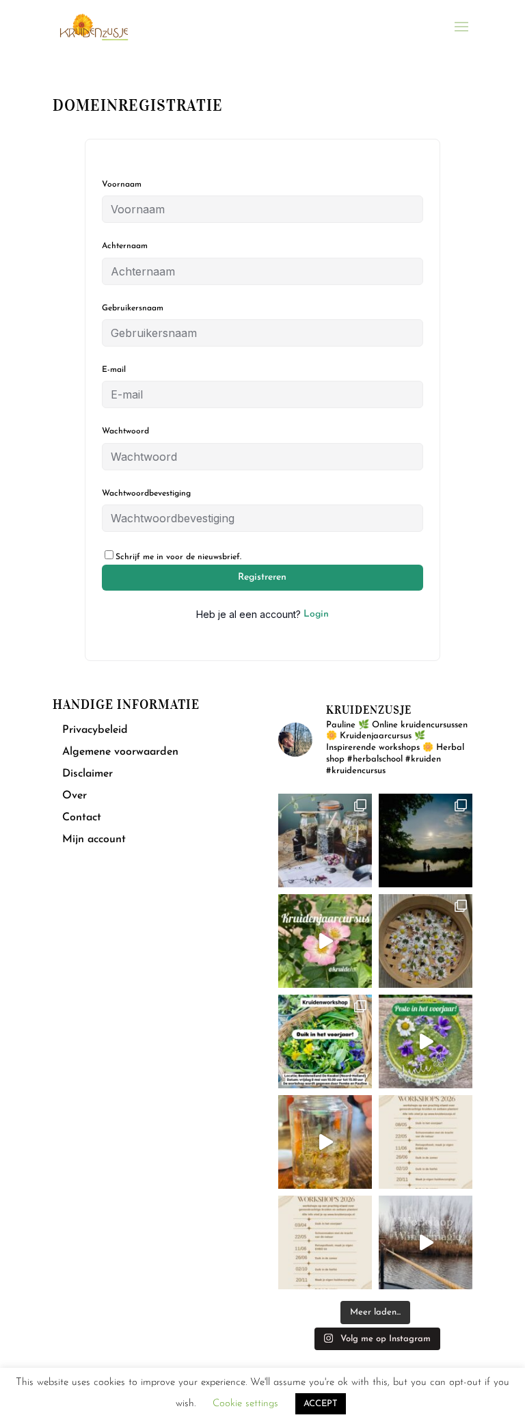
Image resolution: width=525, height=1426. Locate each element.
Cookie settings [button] (245, 1404)
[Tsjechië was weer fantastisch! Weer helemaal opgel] (425, 840)
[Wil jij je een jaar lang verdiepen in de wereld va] (325, 840)
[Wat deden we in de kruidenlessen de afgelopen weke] (325, 1142)
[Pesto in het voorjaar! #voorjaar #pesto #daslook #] (425, 1041)
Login (316, 614)
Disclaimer (87, 773)
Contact (81, 817)
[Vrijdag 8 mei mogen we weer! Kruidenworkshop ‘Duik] (325, 1041)
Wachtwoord (125, 431)
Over (74, 795)
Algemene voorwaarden (120, 751)
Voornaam (122, 184)
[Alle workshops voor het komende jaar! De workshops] (325, 1242)
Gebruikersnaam (132, 308)
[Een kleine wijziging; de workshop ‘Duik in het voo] (425, 1142)
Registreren (262, 577)
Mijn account (94, 839)
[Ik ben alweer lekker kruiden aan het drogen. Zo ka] (425, 941)
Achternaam (125, 246)
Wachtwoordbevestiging (146, 493)
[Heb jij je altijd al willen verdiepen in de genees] (325, 941)
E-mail (114, 370)
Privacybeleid (95, 730)
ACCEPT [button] (321, 1403)
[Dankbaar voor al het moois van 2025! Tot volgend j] (425, 1242)
